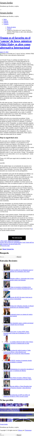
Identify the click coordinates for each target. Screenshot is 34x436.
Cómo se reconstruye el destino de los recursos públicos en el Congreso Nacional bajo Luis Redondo (16, 414)
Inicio (5, 19)
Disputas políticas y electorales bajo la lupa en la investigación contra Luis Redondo (14, 409)
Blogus (20, 430)
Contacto (5, 24)
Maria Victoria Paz (8, 249)
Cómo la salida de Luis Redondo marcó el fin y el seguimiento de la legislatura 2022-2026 (14, 404)
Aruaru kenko (6, 2)
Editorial (5, 22)
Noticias (5, 21)
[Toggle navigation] (0, 9)
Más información (17, 238)
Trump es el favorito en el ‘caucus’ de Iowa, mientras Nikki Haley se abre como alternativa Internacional (16, 42)
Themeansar (28, 430)
